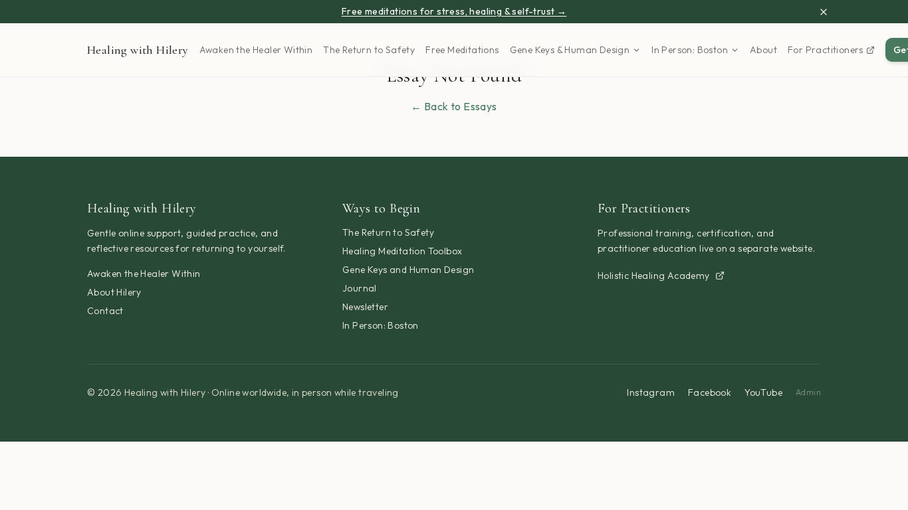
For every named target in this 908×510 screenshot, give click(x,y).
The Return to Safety (369, 50)
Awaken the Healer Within (256, 50)
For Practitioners (825, 50)
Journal (359, 288)
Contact (105, 311)
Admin (808, 392)
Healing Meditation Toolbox (402, 251)
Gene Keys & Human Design (570, 50)
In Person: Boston (689, 50)
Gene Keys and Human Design (408, 270)
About (763, 50)
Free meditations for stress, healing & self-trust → (454, 11)
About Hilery (114, 292)
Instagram (651, 392)
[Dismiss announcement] (823, 12)
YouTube (763, 392)
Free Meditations (462, 50)
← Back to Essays (454, 106)
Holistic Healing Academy (654, 276)
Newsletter (365, 307)
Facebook (709, 392)
